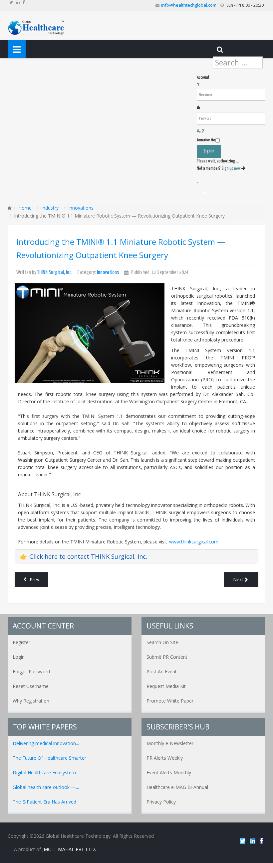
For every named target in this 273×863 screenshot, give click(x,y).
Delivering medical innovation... (46, 743)
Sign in (208, 151)
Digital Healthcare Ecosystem (44, 772)
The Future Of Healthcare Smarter (49, 758)
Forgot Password (31, 671)
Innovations (81, 208)
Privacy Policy (161, 802)
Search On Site (162, 642)
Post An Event (161, 671)
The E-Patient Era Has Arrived (44, 802)
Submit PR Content (166, 657)
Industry (50, 208)
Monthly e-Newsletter (169, 743)
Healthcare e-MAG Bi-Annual (177, 787)
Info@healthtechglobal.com (188, 5)
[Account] (205, 192)
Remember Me (206, 140)
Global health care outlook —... (46, 787)
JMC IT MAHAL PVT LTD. (69, 849)
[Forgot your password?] (202, 131)
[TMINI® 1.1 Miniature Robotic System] (89, 333)
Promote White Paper (169, 701)
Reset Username (31, 686)
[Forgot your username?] (198, 85)
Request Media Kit (166, 686)
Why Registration (31, 701)
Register (21, 642)
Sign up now (231, 168)
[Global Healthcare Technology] (36, 27)
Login (19, 657)
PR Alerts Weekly (164, 758)
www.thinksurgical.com (193, 541)
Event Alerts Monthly (168, 772)
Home (25, 208)
